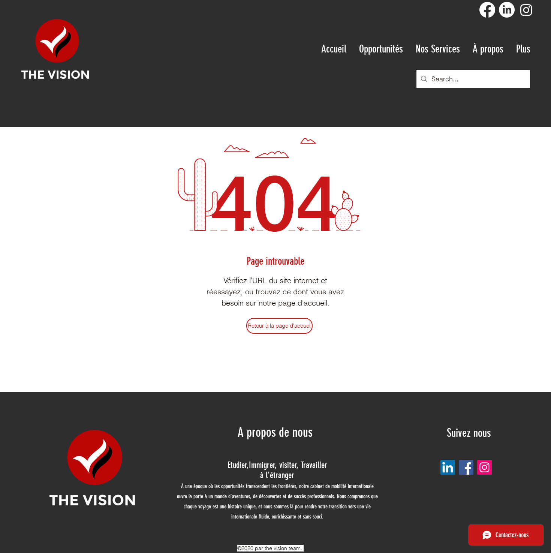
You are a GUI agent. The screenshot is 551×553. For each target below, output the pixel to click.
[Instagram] (526, 10)
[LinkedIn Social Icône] (447, 467)
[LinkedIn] (507, 10)
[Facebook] (487, 10)
